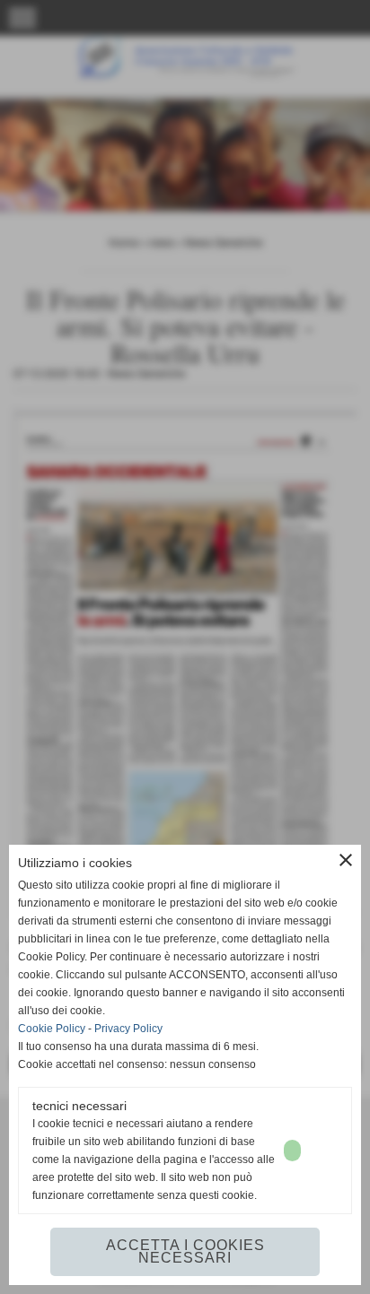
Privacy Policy (128, 1028)
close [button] (346, 860)
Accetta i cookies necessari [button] (185, 1251)
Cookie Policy (51, 1028)
